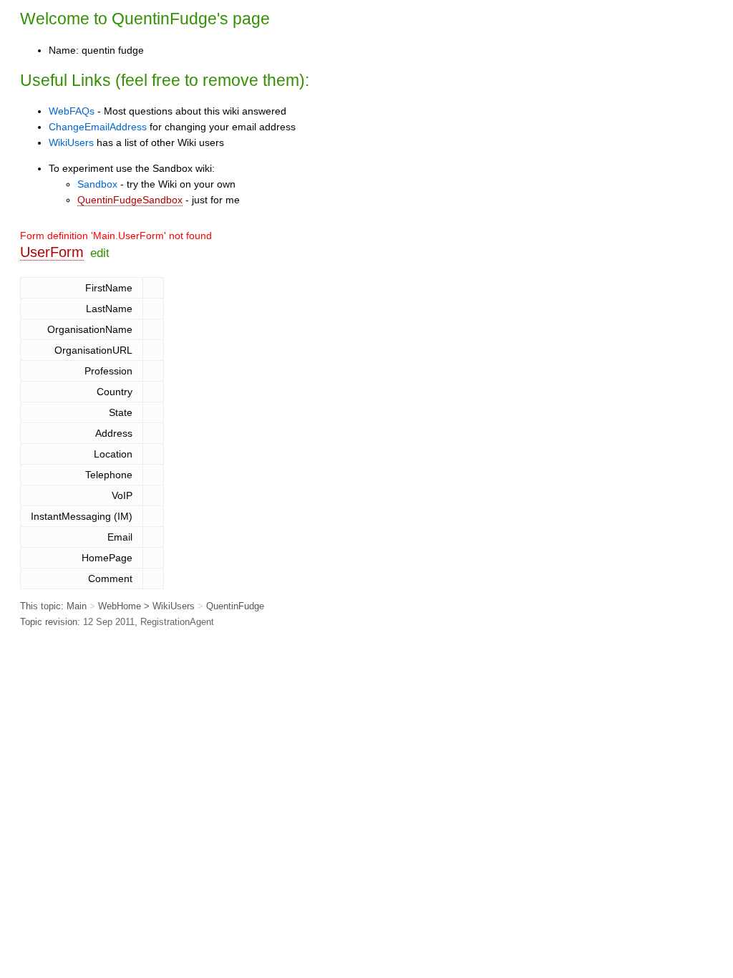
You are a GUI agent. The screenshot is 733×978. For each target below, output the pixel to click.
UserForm (52, 252)
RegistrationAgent (177, 621)
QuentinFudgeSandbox (130, 199)
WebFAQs (71, 111)
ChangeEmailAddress (98, 126)
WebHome (119, 606)
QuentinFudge (164, 18)
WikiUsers (71, 142)
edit (100, 253)
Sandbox (97, 184)
